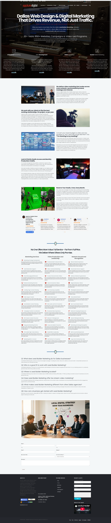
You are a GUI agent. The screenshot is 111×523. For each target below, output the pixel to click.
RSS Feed (59, 485)
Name (22, 443)
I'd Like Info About (60, 454)
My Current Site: (24, 454)
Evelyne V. (63, 219)
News (40, 1)
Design (54, 5)
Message (23, 459)
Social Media (70, 5)
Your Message (77, 491)
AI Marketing (49, 5)
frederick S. (47, 219)
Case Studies (84, 5)
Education (31, 1)
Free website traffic (42, 493)
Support (59, 487)
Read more (14, 72)
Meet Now (43, 1)
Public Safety (25, 1)
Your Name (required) (78, 480)
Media (78, 5)
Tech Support (60, 489)
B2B (21, 1)
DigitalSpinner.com (24, 504)
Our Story (43, 5)
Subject (58, 450)
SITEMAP (59, 491)
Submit (23, 469)
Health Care (35, 1)
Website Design (62, 5)
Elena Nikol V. (80, 219)
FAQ (58, 480)
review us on (29, 232)
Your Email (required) (78, 484)
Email (22, 450)
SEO (75, 5)
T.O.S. (58, 483)
